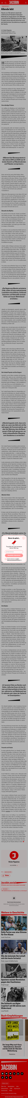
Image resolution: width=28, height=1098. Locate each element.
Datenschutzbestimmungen (13, 560)
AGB (17, 559)
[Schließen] (23, 538)
